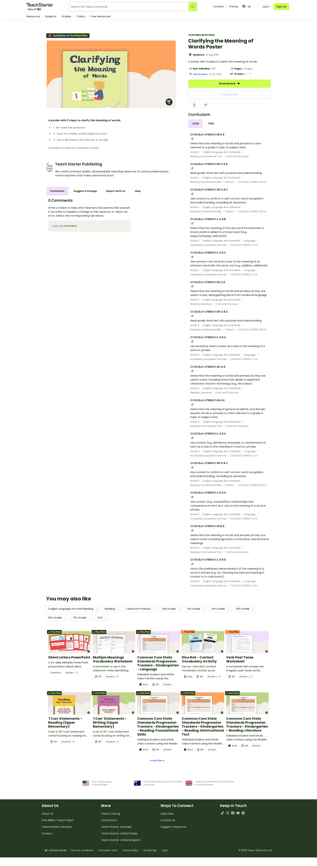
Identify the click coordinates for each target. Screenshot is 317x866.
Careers (47, 833)
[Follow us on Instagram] (227, 813)
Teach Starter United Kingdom (121, 840)
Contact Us (167, 820)
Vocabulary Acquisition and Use (208, 245)
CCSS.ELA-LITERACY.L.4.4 (244, 455)
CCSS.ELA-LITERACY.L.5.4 (244, 518)
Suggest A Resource (173, 827)
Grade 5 (195, 480)
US (249, 6)
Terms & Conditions (81, 850)
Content (219, 6)
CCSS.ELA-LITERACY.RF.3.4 (252, 329)
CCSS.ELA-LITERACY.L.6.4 (244, 585)
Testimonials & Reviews (57, 827)
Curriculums (109, 820)
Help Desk (167, 814)
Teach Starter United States (119, 833)
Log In (165, 850)
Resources (33, 16)
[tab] (195, 123)
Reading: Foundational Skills (206, 182)
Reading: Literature (201, 304)
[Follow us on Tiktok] (222, 813)
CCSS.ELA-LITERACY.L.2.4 (244, 245)
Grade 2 (195, 152)
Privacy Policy (130, 850)
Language (250, 240)
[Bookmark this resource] (194, 104)
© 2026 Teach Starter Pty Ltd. (255, 850)
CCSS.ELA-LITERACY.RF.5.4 (252, 485)
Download (227, 83)
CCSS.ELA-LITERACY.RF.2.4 (252, 182)
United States (57, 850)
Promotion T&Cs (108, 850)
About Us (47, 814)
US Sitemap (150, 850)
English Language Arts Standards (222, 152)
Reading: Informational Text (206, 156)
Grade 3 (195, 299)
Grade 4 (195, 388)
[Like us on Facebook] (232, 813)
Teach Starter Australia (116, 827)
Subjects (51, 16)
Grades (67, 16)
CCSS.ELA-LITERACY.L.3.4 (244, 359)
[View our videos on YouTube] (238, 813)
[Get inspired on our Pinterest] (243, 813)
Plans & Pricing (110, 814)
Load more (157, 760)
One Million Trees (58, 820)
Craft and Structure (237, 156)
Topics (81, 16)
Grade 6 (195, 547)
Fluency (230, 182)
